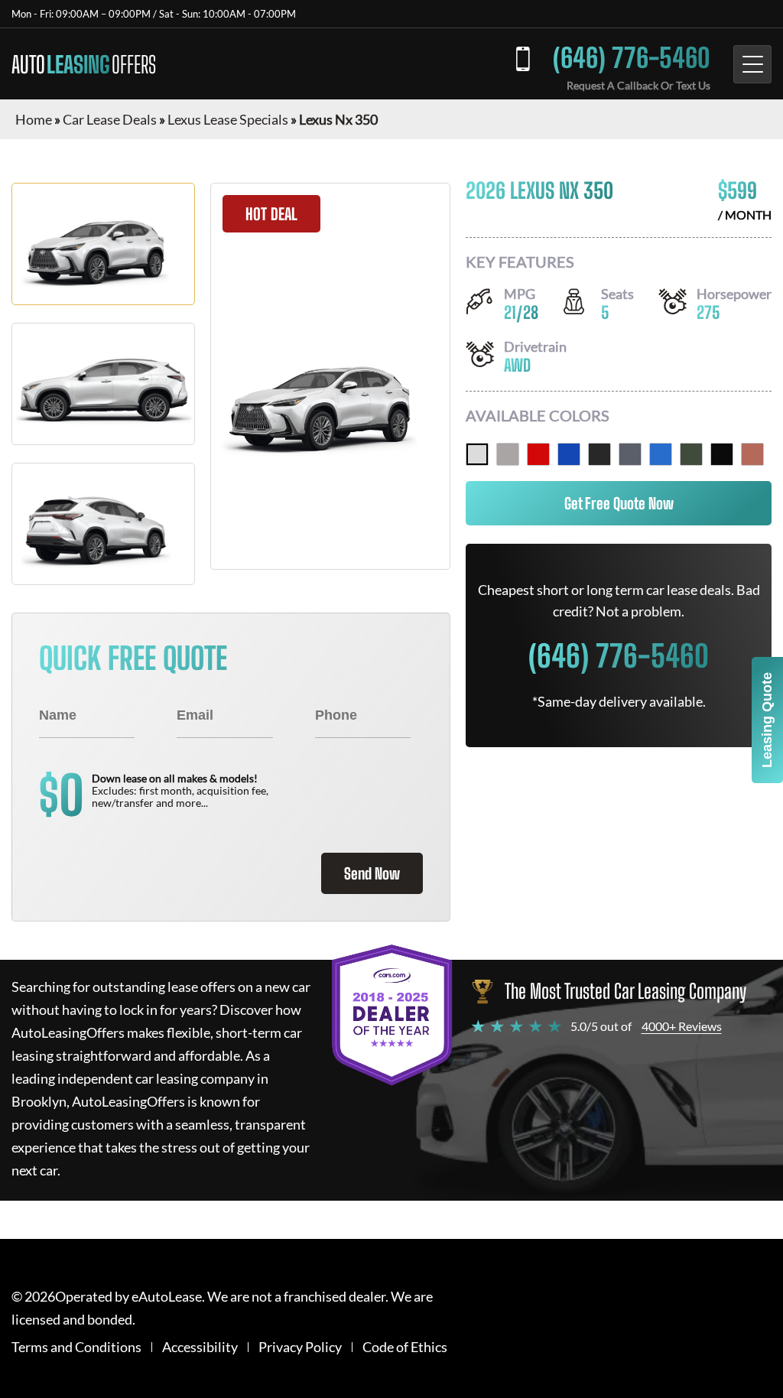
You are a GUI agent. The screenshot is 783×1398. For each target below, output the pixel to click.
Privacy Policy (300, 1347)
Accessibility (200, 1347)
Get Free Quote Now (619, 503)
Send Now (372, 873)
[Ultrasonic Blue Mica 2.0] (569, 454)
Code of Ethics (404, 1347)
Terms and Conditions (76, 1347)
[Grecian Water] (660, 454)
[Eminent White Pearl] (477, 454)
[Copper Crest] (752, 454)
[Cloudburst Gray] (630, 454)
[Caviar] (599, 454)
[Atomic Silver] (507, 454)
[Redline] (538, 454)
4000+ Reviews (682, 1026)
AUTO (83, 64)
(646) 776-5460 (631, 57)
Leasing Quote (767, 720)
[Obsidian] (722, 454)
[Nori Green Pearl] (691, 454)
